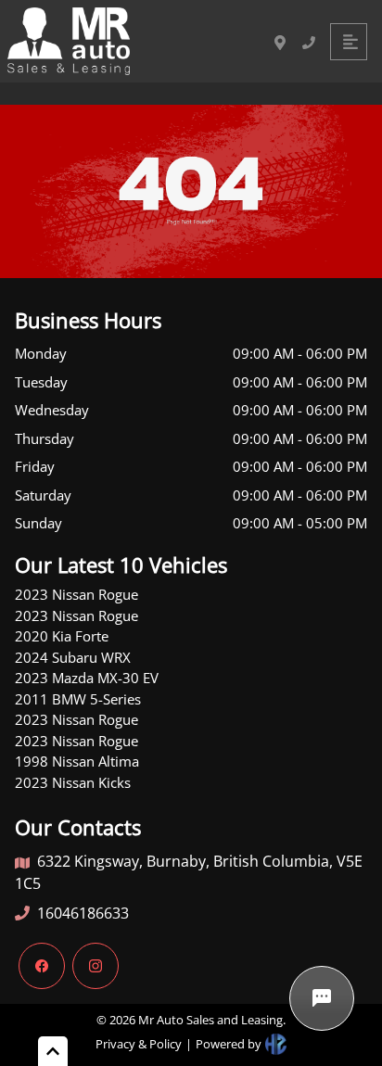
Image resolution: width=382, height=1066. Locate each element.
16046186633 (83, 913)
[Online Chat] (321, 998)
